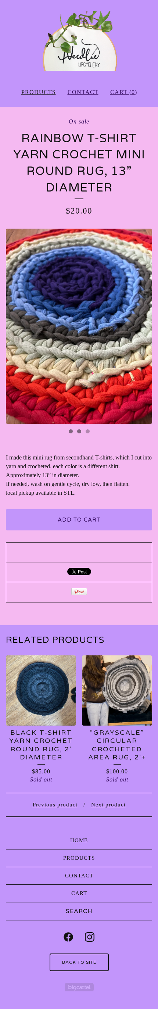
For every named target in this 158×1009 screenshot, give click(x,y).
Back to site (79, 962)
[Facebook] (68, 937)
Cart (79, 893)
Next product (108, 805)
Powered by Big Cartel (79, 987)
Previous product (55, 805)
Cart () (123, 92)
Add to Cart (79, 519)
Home (79, 840)
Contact (83, 92)
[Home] (79, 41)
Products (38, 92)
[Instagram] (89, 937)
